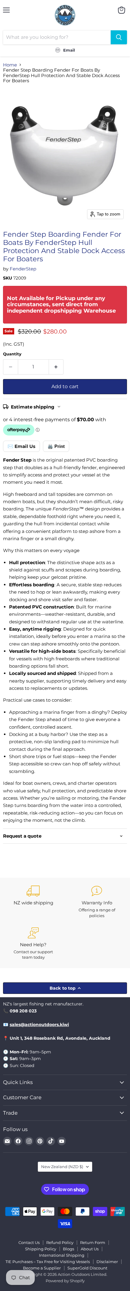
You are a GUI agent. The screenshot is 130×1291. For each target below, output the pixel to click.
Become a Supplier (42, 1268)
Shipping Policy (40, 1248)
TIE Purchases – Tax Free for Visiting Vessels (47, 1261)
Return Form (92, 1242)
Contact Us (29, 1242)
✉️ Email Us (21, 446)
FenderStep (23, 269)
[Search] (119, 37)
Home (10, 64)
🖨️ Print (56, 446)
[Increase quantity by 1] (56, 366)
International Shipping (61, 1255)
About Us (90, 1248)
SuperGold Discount (87, 1268)
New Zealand (62, 1166)
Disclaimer (107, 1261)
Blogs (68, 1248)
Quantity (12, 354)
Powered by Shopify (65, 1280)
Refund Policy (59, 1242)
